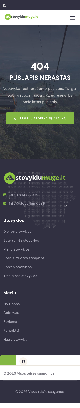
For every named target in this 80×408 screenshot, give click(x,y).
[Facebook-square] (23, 361)
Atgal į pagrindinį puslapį (43, 118)
